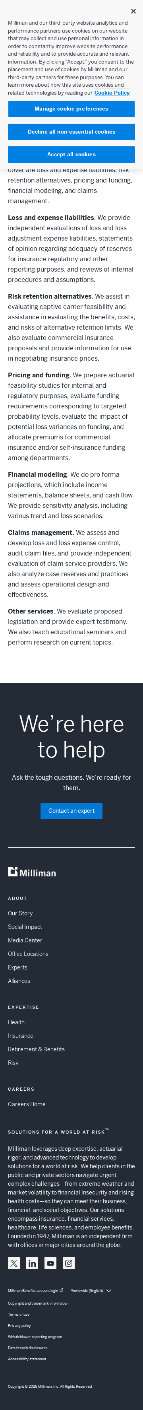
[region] (71, 84)
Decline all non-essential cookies (71, 131)
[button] (14, 1263)
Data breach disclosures (28, 1348)
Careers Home (27, 1104)
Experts (17, 967)
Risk (13, 1062)
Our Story (20, 913)
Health (16, 1022)
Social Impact (25, 926)
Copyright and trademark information (38, 1303)
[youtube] (50, 1263)
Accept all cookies (71, 154)
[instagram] (69, 1263)
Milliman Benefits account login (33, 1290)
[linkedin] (32, 1263)
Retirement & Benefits (36, 1049)
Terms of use (18, 1314)
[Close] (133, 11)
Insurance (20, 1035)
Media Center (25, 940)
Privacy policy (19, 1325)
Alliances (19, 981)
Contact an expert (71, 810)
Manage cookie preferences (71, 108)
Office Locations (28, 953)
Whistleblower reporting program (35, 1336)
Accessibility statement (27, 1359)
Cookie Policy (112, 92)
